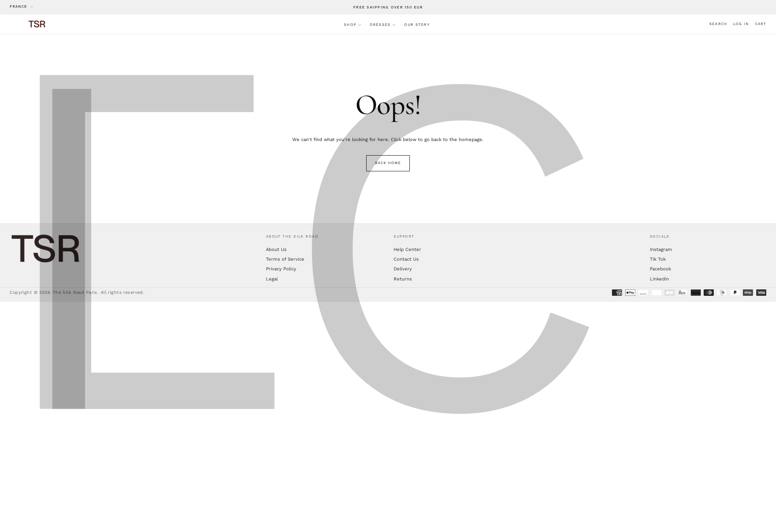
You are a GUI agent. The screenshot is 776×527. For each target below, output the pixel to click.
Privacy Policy (281, 269)
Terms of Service (285, 259)
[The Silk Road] (46, 249)
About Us (276, 249)
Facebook (660, 269)
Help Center (407, 249)
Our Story (416, 25)
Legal (272, 279)
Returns (403, 279)
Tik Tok (658, 259)
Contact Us (406, 259)
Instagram (661, 249)
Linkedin (659, 279)
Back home (388, 163)
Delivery (403, 269)
